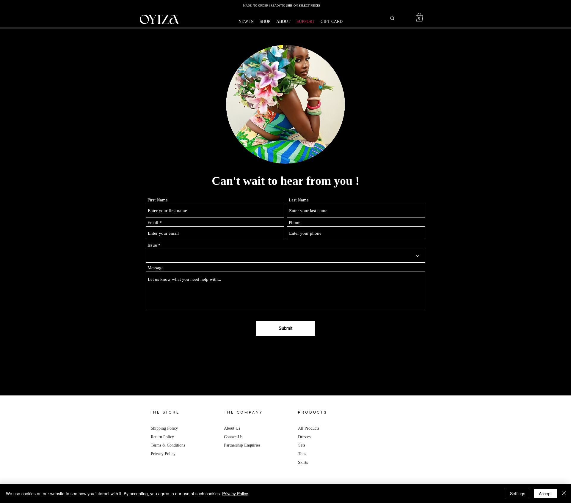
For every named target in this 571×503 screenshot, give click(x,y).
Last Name (299, 200)
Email (153, 222)
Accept (545, 493)
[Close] (563, 493)
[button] (265, 21)
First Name (158, 200)
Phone (294, 222)
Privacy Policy (235, 493)
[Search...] (392, 18)
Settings (517, 493)
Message (156, 268)
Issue (152, 245)
